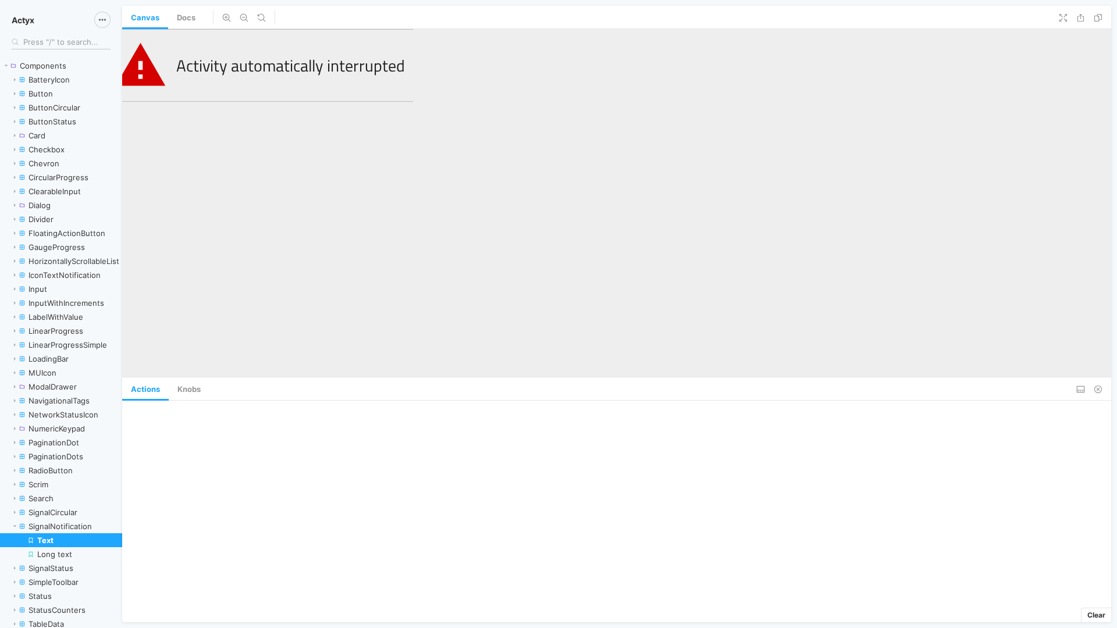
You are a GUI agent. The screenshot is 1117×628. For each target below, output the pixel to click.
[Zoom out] (244, 17)
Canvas (145, 17)
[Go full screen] (1063, 17)
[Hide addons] (1098, 389)
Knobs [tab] (189, 389)
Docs (186, 17)
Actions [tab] (145, 389)
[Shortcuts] (102, 20)
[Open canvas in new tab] (1080, 17)
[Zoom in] (226, 17)
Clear (1096, 615)
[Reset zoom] (261, 17)
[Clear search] (104, 42)
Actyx (23, 20)
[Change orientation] (1080, 389)
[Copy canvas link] (1098, 17)
